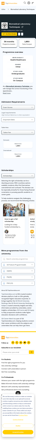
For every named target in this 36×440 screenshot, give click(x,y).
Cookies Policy (23, 415)
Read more (7, 93)
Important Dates (9, 120)
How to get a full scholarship (11, 220)
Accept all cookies (18, 432)
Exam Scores (7, 107)
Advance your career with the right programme (17, 380)
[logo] (9, 3)
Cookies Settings (18, 419)
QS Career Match (7, 319)
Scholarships (7, 176)
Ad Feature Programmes (16, 265)
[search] (25, 3)
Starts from (18, 144)
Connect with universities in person (13, 369)
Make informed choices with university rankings (18, 384)
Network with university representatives (15, 387)
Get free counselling (8, 372)
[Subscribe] (31, 352)
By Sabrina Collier (10, 235)
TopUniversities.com (8, 294)
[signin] (29, 2)
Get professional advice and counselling (15, 390)
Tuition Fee (7, 132)
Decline (18, 426)
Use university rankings (9, 366)
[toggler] (32, 2)
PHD (10, 283)
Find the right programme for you (13, 363)
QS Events (20, 310)
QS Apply (31, 310)
